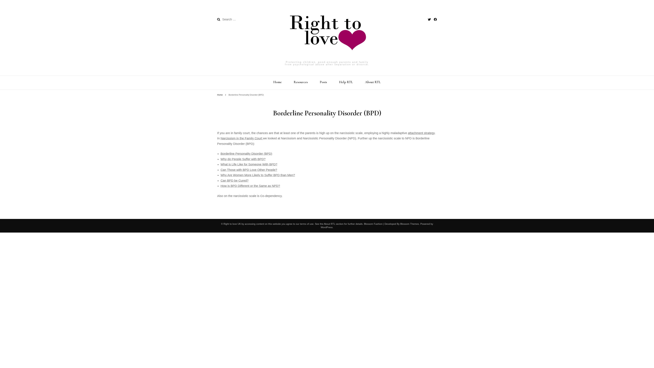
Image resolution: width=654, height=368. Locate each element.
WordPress (327, 227)
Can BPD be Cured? (234, 180)
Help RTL (346, 82)
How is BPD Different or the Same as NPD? (250, 186)
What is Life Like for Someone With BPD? (249, 164)
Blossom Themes (409, 224)
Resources (301, 82)
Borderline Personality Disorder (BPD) (246, 153)
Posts (323, 82)
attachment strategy (421, 133)
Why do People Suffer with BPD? (243, 159)
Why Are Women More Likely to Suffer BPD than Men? (258, 175)
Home (277, 82)
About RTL (373, 82)
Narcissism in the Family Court (242, 138)
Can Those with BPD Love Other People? (249, 170)
